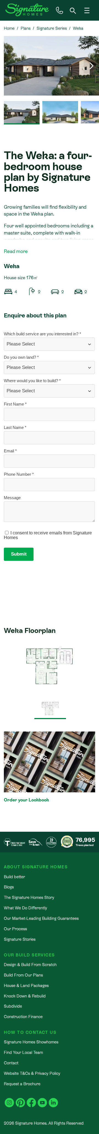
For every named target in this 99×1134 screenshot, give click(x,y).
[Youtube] (42, 1099)
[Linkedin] (53, 1099)
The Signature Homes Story (29, 897)
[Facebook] (31, 1099)
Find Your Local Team (23, 1052)
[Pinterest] (20, 1099)
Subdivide (13, 1006)
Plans (26, 28)
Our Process (15, 928)
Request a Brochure (22, 1083)
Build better (14, 876)
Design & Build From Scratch (30, 964)
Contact (11, 1062)
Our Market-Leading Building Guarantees (41, 918)
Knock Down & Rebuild (25, 996)
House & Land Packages (26, 985)
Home (9, 28)
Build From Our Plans (23, 975)
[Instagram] (9, 1099)
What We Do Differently (25, 907)
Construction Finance (23, 1016)
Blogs (9, 887)
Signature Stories (19, 939)
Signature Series (52, 28)
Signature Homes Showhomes (31, 1042)
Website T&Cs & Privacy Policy (32, 1073)
